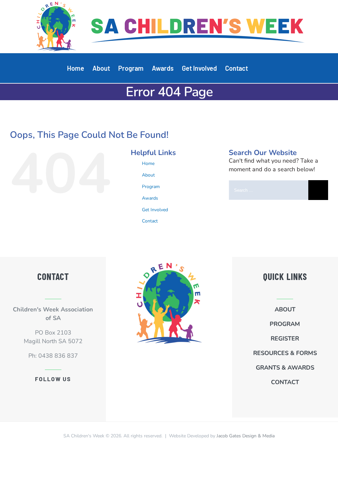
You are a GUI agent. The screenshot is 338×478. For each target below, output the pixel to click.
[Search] (259, 68)
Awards (150, 198)
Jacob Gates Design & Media (246, 436)
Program (151, 186)
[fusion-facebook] (53, 392)
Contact (150, 221)
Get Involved (155, 210)
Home (148, 163)
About (148, 175)
